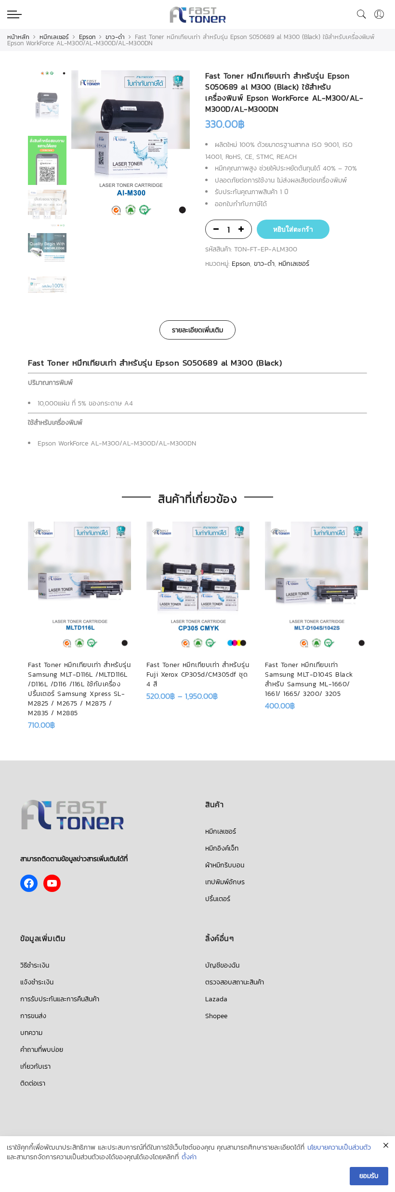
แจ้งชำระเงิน (36, 982)
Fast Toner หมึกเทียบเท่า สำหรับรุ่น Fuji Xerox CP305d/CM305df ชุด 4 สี (197, 674)
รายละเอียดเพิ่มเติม (197, 330)
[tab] (197, 330)
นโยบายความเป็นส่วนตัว (339, 1148)
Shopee (216, 1016)
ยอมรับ (369, 1176)
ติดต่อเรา (32, 1083)
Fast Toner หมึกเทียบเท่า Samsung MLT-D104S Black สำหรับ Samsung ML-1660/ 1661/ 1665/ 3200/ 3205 (309, 679)
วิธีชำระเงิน (34, 965)
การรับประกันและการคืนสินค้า (59, 999)
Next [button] (173, 146)
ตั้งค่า (189, 1157)
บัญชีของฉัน (222, 965)
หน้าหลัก (18, 36)
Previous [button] (95, 146)
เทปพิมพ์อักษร (225, 882)
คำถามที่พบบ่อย (41, 1050)
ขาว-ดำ (115, 36)
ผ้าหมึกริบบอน (224, 865)
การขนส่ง (33, 1016)
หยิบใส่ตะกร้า (293, 229)
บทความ (31, 1033)
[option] (130, 146)
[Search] (361, 14)
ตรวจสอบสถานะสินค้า (234, 982)
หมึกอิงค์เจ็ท (221, 848)
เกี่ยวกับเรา (35, 1066)
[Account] (379, 14)
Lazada (216, 999)
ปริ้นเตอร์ (217, 899)
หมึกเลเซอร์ (54, 36)
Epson (87, 36)
